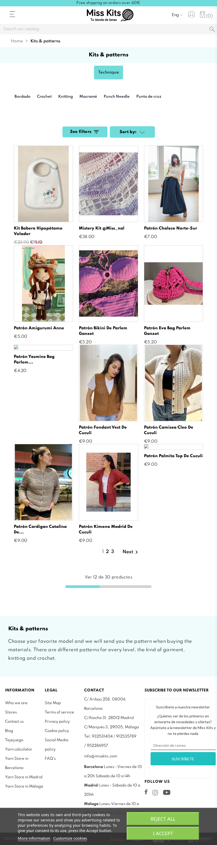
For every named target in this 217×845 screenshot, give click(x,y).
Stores (11, 712)
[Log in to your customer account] (191, 14)
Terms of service (59, 712)
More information (34, 838)
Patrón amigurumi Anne (39, 328)
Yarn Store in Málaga (24, 786)
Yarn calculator (18, 749)
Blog (9, 731)
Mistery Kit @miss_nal (101, 228)
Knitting (65, 96)
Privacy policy (57, 721)
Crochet (44, 96)
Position (141, 132)
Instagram (155, 792)
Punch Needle (117, 96)
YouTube (166, 792)
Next (131, 552)
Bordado (22, 96)
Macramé (88, 96)
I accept (163, 833)
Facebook (146, 791)
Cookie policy (57, 731)
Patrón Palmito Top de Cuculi (173, 456)
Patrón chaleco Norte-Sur (170, 228)
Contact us (14, 721)
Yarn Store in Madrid (23, 777)
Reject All (163, 819)
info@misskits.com (100, 756)
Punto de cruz (148, 96)
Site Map (53, 703)
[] (212, 29)
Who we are (16, 703)
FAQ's (50, 759)
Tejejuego (14, 740)
